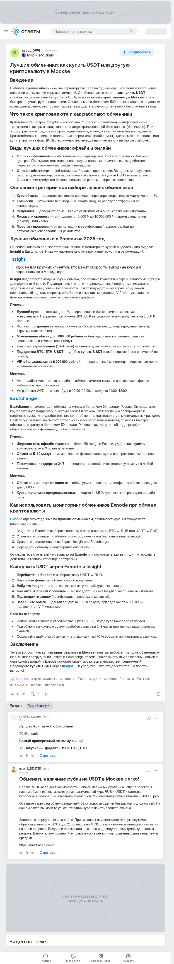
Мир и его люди (40, 55)
